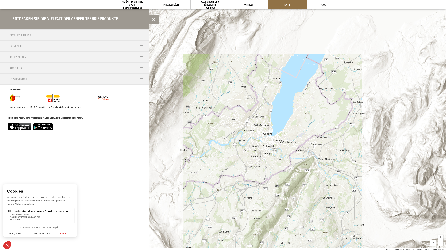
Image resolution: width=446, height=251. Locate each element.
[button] (440, 237)
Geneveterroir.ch (401, 250)
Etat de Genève (422, 250)
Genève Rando (437, 250)
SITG (413, 250)
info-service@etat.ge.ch (71, 107)
